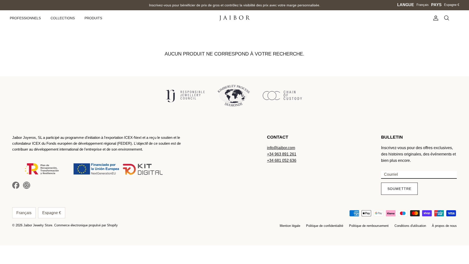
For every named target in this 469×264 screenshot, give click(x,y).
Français (422, 5)
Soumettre (399, 189)
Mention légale (290, 226)
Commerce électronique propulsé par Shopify (86, 225)
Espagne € (451, 5)
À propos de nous (444, 226)
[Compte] (435, 18)
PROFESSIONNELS (25, 18)
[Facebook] (16, 185)
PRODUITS (93, 18)
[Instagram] (26, 185)
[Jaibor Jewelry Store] (234, 18)
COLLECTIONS (63, 18)
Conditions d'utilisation (410, 226)
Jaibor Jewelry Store (37, 225)
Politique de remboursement (369, 226)
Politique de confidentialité (324, 226)
